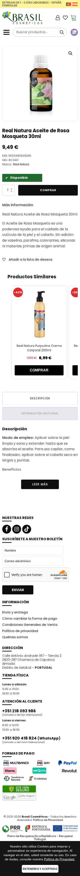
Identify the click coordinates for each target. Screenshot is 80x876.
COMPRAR (39, 370)
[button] (70, 53)
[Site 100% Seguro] (19, 793)
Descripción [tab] (40, 398)
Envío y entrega (15, 612)
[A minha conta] (57, 17)
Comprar (48, 190)
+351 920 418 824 (31, 738)
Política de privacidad (20, 630)
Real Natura (21, 164)
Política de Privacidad (48, 820)
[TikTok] (26, 529)
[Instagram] (16, 529)
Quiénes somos (15, 637)
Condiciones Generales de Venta (29, 624)
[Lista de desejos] (65, 17)
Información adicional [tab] (40, 413)
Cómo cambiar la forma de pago (29, 618)
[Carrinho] (73, 17)
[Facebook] (6, 529)
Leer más (40, 484)
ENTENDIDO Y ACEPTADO (40, 868)
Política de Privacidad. (59, 859)
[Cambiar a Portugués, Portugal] (68, 4)
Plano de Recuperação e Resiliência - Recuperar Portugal (40, 838)
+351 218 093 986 (19, 711)
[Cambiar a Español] (75, 4)
